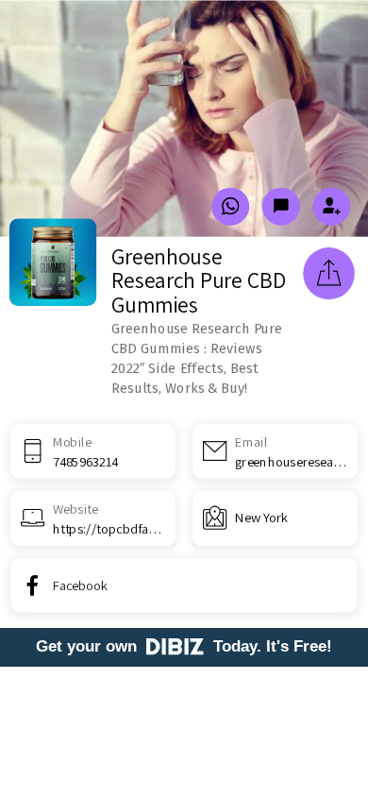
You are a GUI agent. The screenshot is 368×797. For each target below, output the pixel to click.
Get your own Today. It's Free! (184, 646)
